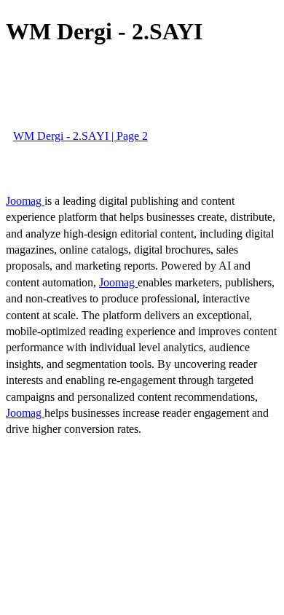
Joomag (25, 201)
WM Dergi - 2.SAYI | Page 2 (80, 136)
